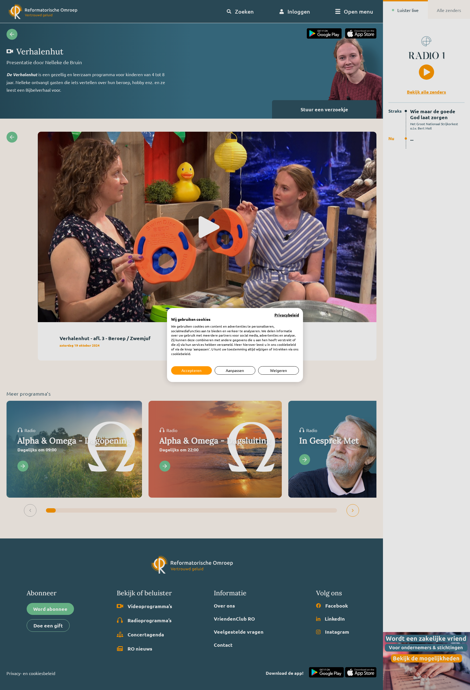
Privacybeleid (286, 315)
